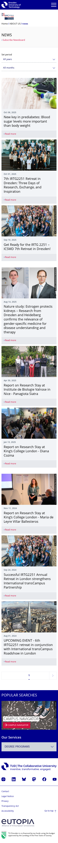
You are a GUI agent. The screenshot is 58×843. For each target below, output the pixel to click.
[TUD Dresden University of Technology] (11, 5)
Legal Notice (7, 796)
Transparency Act (10, 806)
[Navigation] (54, 5)
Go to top (49, 811)
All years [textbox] (7, 59)
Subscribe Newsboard (14, 40)
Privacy (4, 801)
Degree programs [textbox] (17, 747)
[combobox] (29, 59)
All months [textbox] (8, 68)
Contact (5, 792)
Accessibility (7, 811)
